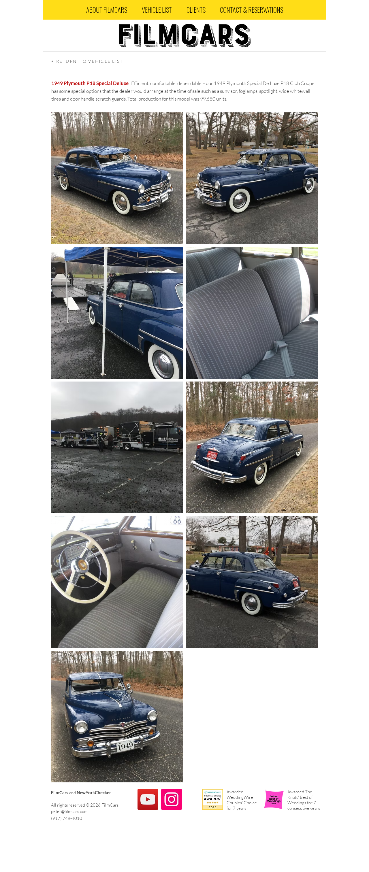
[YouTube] (148, 799)
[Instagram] (171, 799)
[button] (106, 10)
